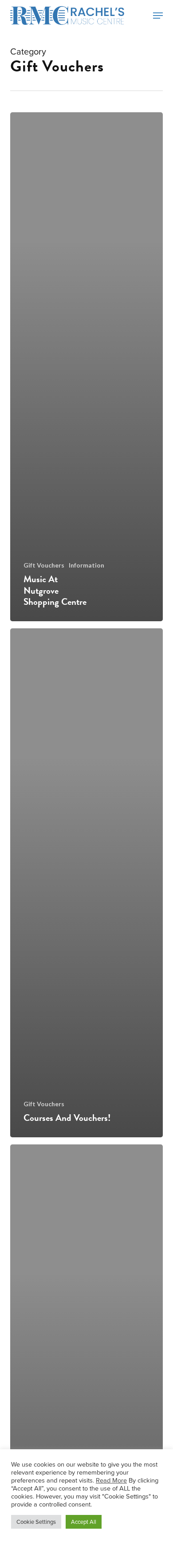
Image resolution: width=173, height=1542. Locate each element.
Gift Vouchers (44, 565)
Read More (111, 1480)
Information (86, 565)
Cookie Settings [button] (36, 1522)
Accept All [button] (83, 1522)
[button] (158, 15)
